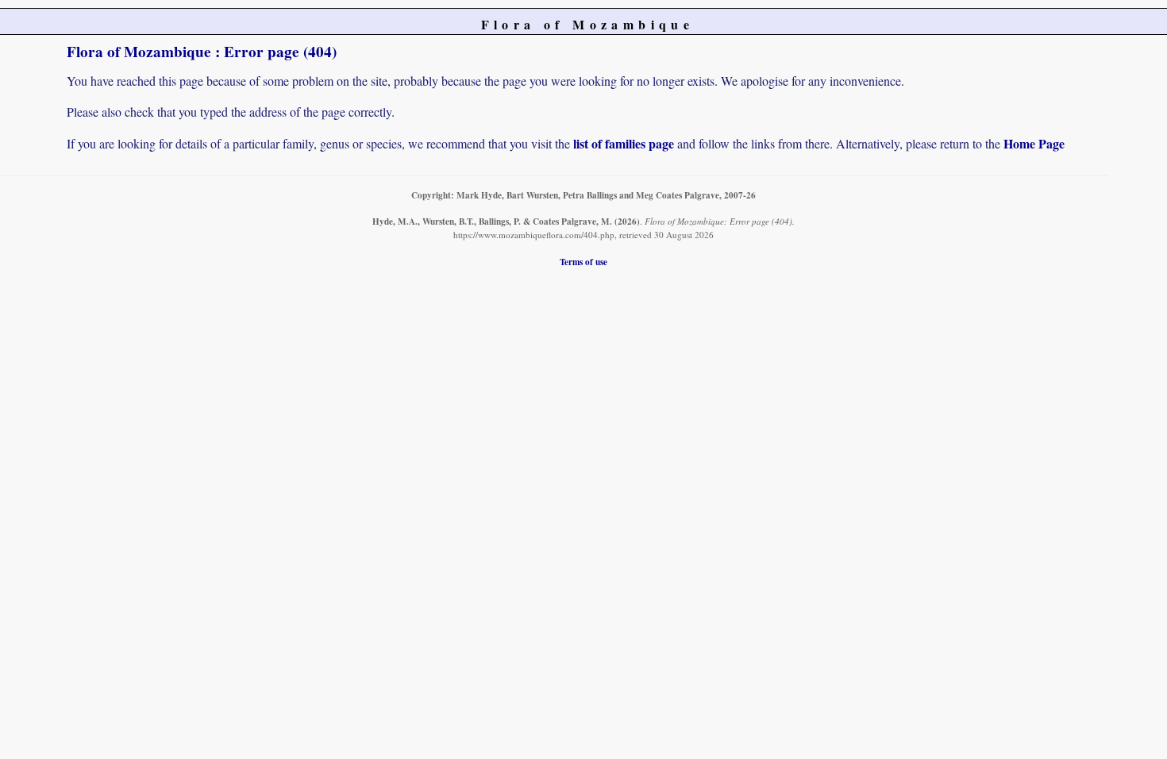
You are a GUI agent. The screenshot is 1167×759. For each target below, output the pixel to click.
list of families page (623, 143)
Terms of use (583, 261)
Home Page (1034, 143)
